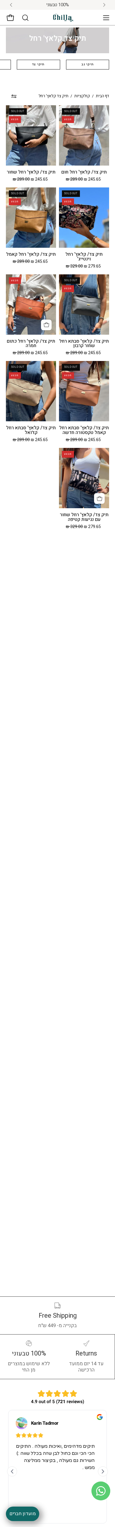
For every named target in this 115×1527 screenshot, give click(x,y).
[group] (57, 5)
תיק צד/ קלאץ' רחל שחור (31, 172)
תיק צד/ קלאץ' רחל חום (84, 172)
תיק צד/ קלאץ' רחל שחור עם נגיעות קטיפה (84, 517)
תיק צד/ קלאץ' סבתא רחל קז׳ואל (31, 430)
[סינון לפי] (14, 96)
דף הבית (102, 96)
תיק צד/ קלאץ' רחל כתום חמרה (31, 344)
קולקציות (82, 96)
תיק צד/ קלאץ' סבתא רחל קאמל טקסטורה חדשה (84, 430)
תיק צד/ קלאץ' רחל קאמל (31, 254)
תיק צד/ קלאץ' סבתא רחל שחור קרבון (84, 344)
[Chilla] (63, 18)
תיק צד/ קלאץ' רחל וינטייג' (84, 257)
